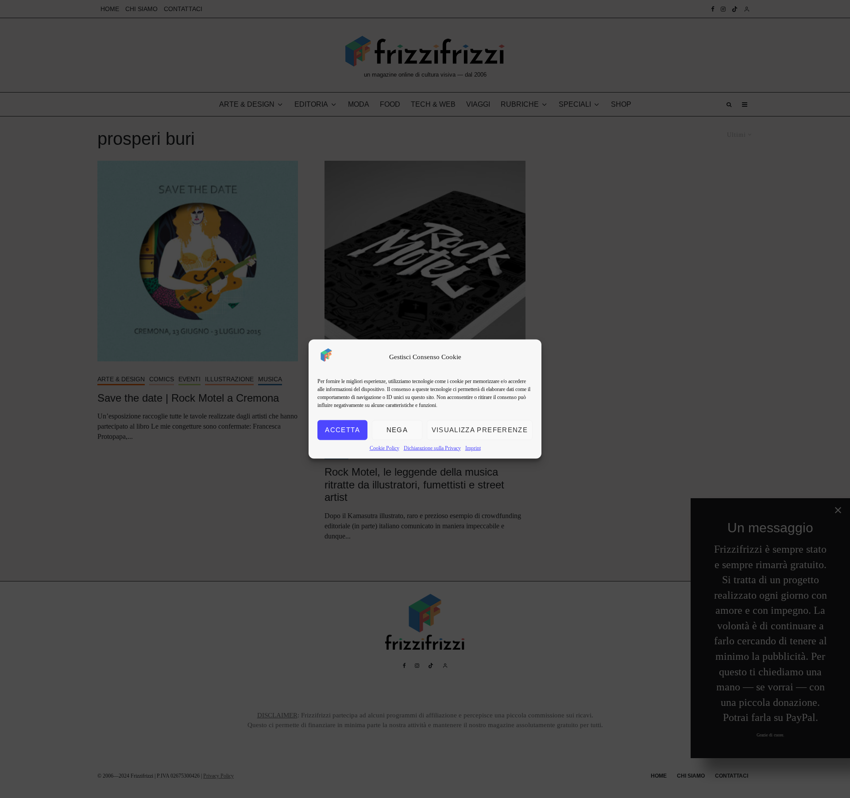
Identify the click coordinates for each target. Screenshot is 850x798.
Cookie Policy (384, 448)
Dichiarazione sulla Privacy (432, 448)
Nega (397, 430)
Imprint (473, 448)
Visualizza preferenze (480, 430)
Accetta (342, 430)
